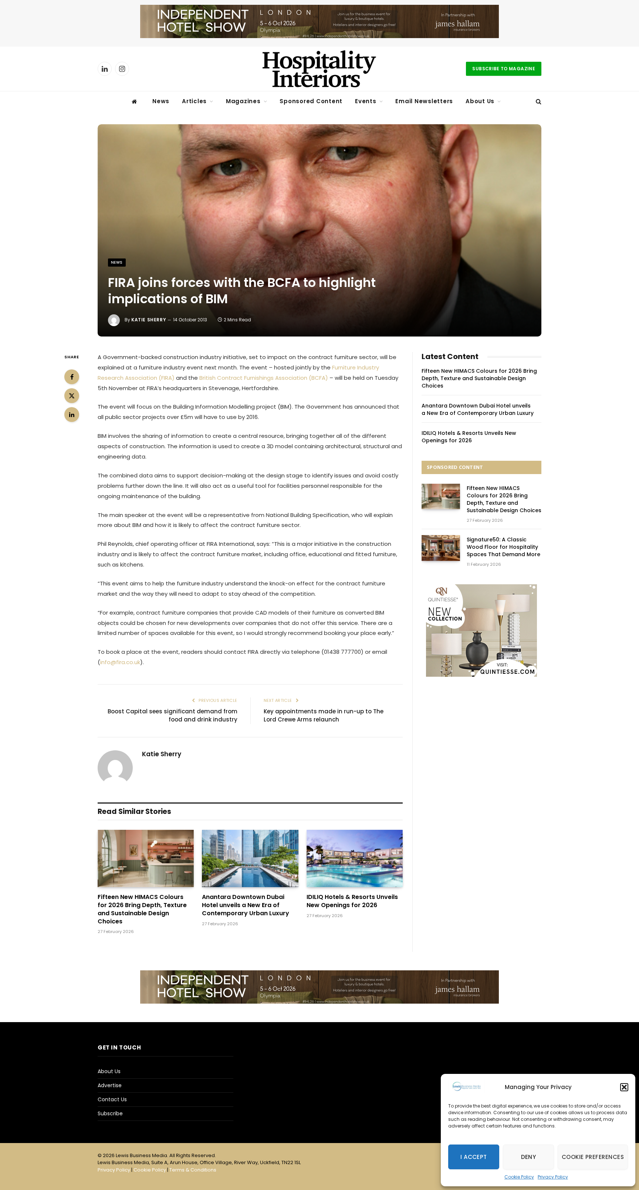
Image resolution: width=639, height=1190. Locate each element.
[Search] (537, 101)
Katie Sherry (148, 320)
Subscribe (110, 1113)
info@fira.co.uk (120, 662)
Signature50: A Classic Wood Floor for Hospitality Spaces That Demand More (503, 547)
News (160, 101)
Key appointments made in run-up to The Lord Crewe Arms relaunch (323, 715)
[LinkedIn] (71, 414)
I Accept (473, 1157)
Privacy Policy (553, 1177)
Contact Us (112, 1099)
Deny (528, 1157)
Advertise (110, 1085)
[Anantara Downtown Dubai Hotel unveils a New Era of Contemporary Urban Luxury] (250, 858)
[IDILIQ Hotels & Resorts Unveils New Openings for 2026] (355, 858)
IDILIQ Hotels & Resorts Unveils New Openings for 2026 (352, 901)
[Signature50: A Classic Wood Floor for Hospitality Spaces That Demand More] (441, 548)
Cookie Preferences (593, 1157)
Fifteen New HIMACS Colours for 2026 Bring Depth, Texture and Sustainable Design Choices (142, 909)
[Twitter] (71, 395)
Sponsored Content (311, 101)
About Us (480, 101)
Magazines (243, 101)
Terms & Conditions (192, 1169)
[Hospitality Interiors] (319, 69)
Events (365, 101)
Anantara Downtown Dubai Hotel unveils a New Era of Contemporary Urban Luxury (245, 905)
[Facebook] (71, 376)
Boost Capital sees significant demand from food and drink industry (172, 715)
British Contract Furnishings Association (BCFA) (263, 378)
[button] (624, 1087)
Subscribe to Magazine (503, 68)
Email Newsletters (424, 101)
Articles (194, 101)
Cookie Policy (519, 1177)
